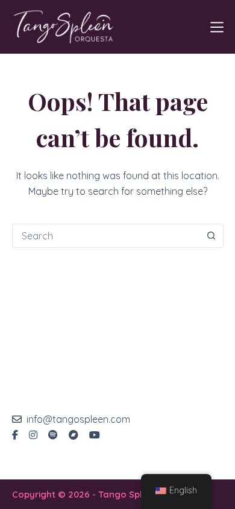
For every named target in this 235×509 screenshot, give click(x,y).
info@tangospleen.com (78, 419)
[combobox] (106, 236)
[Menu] (217, 27)
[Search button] (211, 235)
